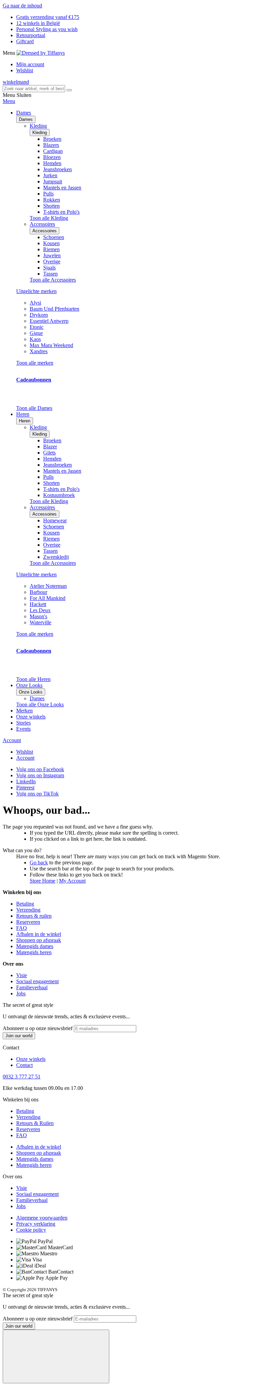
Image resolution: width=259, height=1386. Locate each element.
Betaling (25, 904)
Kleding (39, 132)
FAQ (21, 928)
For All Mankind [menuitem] (47, 598)
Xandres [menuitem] (39, 351)
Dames (26, 119)
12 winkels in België (38, 23)
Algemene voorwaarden (41, 1218)
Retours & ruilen (34, 916)
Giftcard (25, 41)
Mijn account (30, 64)
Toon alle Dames (34, 408)
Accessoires (44, 230)
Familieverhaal (32, 987)
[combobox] (34, 88)
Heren (24, 420)
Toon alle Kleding (49, 218)
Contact (24, 1065)
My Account (72, 881)
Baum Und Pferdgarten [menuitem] (54, 309)
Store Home (42, 881)
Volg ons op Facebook (40, 769)
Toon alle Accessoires (53, 280)
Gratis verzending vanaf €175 (47, 17)
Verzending (28, 910)
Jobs (21, 993)
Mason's (38, 616)
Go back (39, 862)
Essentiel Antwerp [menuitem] (49, 321)
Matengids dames (34, 946)
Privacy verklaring (35, 1224)
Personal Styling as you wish (47, 29)
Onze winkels (31, 717)
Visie (21, 975)
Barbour (38, 592)
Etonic (37, 327)
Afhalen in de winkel (38, 934)
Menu (9, 101)
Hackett (38, 604)
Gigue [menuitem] (36, 333)
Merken (24, 710)
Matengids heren (34, 952)
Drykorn (39, 315)
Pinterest (25, 787)
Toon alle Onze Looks (40, 704)
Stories (23, 723)
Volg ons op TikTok (37, 793)
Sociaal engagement (37, 981)
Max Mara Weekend (51, 345)
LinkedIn (26, 781)
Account (12, 740)
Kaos (35, 339)
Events (23, 729)
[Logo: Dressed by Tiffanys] (41, 53)
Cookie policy (31, 1230)
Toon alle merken (34, 363)
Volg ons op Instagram (40, 775)
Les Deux (40, 610)
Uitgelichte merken (36, 291)
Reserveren (28, 922)
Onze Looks (30, 692)
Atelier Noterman (48, 586)
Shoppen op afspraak (38, 940)
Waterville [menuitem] (40, 622)
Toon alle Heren (33, 679)
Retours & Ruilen (35, 1123)
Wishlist (24, 70)
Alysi (35, 303)
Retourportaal (30, 35)
